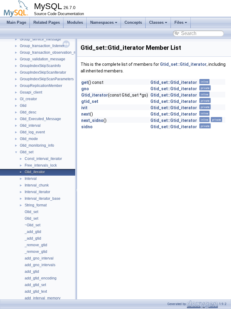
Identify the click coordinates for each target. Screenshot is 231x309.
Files (178, 22)
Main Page (16, 22)
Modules (75, 22)
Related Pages (46, 22)
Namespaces (102, 22)
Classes (156, 22)
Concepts (133, 22)
